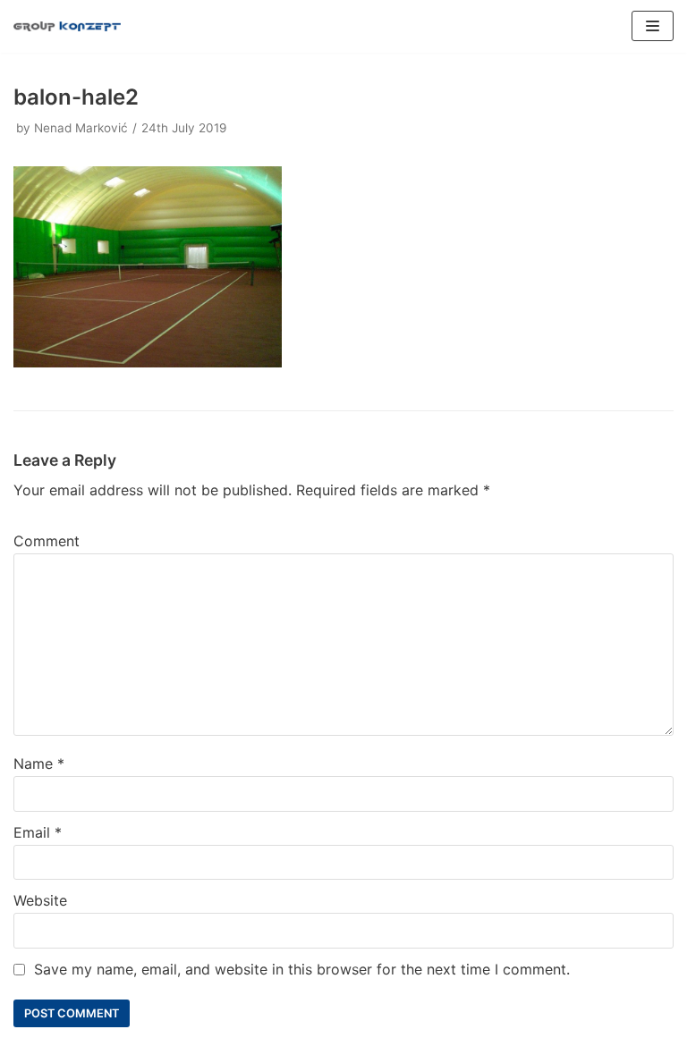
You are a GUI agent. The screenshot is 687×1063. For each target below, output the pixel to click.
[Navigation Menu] (653, 26)
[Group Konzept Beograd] (67, 26)
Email (37, 832)
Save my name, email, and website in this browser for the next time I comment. (302, 969)
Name (38, 763)
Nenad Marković (81, 128)
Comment (46, 541)
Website (40, 900)
